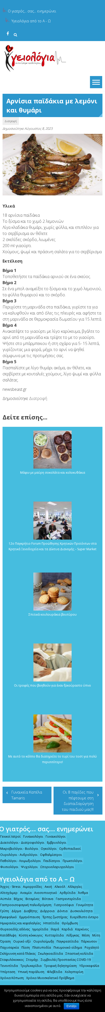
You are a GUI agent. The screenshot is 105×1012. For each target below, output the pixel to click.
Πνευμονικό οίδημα (68, 947)
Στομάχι (32, 960)
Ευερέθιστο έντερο (84, 917)
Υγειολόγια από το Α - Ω (31, 21)
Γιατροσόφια (64, 905)
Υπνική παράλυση (31, 972)
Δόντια (62, 911)
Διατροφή (11, 121)
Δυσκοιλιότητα (81, 911)
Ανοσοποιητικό (45, 893)
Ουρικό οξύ (22, 941)
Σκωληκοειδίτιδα (50, 953)
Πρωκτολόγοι (72, 861)
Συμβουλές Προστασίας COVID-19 (66, 960)
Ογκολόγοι (49, 849)
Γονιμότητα (84, 905)
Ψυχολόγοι (29, 867)
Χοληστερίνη (74, 972)
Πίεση (25, 947)
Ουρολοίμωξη (43, 941)
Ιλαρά (55, 929)
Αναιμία (26, 893)
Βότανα (47, 899)
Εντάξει (71, 1006)
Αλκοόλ (60, 887)
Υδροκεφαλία (89, 966)
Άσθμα (83, 893)
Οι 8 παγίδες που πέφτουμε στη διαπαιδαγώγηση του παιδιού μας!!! (78, 800)
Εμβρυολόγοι (56, 842)
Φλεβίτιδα (54, 972)
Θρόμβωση (70, 923)
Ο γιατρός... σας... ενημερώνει (32, 11)
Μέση (86, 935)
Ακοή (48, 887)
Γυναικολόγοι (33, 836)
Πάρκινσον (89, 941)
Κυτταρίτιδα (54, 935)
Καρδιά (67, 929)
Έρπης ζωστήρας (55, 917)
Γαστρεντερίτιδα (68, 899)
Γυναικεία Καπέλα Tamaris (26, 794)
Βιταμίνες (32, 899)
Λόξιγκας (72, 935)
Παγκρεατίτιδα (67, 941)
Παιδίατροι (51, 861)
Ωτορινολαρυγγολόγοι (57, 867)
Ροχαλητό (92, 947)
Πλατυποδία (41, 947)
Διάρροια (47, 911)
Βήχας (18, 899)
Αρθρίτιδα (67, 893)
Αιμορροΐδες (32, 887)
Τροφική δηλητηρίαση (60, 966)
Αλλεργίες (75, 887)
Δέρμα (16, 911)
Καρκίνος (82, 929)
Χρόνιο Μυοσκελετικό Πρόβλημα (50, 978)
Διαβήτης (30, 911)
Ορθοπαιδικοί (70, 849)
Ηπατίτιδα (51, 923)
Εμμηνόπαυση (29, 917)
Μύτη (96, 935)
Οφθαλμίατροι (51, 855)
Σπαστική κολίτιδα (79, 953)
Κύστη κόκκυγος (31, 935)
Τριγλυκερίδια (31, 966)
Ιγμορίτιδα (40, 929)
